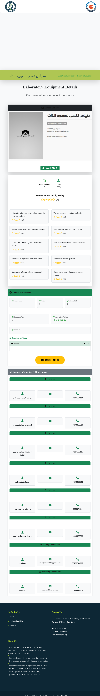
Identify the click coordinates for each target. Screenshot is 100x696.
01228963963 (78, 536)
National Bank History (17, 621)
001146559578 (77, 590)
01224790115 (78, 452)
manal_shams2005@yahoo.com (50, 563)
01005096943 (78, 482)
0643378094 (77, 509)
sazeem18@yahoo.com (50, 590)
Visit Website (61, 320)
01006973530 (78, 425)
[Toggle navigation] (49, 6)
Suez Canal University (66, 76)
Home (12, 616)
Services (13, 626)
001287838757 (77, 563)
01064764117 (78, 398)
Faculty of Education (84, 76)
